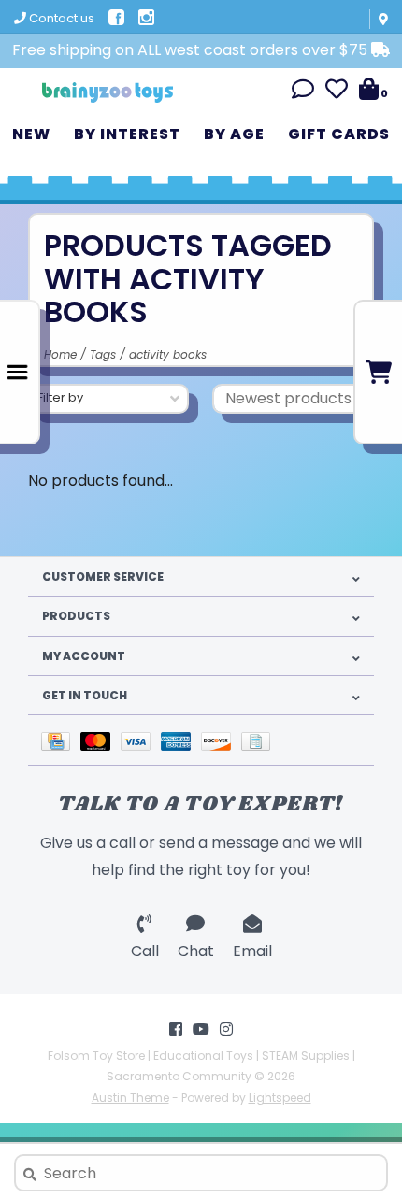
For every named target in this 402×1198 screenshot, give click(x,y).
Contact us (60, 18)
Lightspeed (280, 1098)
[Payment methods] (60, 740)
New (31, 134)
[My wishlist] (336, 92)
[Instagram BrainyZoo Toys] (226, 1029)
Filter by (60, 397)
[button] (303, 92)
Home (60, 354)
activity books (168, 354)
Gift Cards (339, 134)
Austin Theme (130, 1098)
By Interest (127, 134)
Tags (103, 354)
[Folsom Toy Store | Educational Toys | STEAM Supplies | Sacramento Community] (107, 85)
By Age (234, 134)
